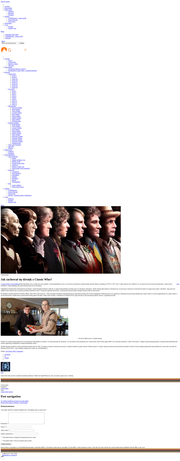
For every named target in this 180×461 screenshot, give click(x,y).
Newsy (10, 60)
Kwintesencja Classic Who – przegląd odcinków (22, 70)
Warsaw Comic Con (18, 167)
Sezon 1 (14, 75)
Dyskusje (11, 15)
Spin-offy (11, 146)
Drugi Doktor (16, 109)
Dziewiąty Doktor (17, 136)
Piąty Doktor (16, 114)
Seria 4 (14, 96)
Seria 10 (14, 101)
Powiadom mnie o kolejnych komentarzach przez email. (19, 437)
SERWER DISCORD (11, 35)
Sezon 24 (15, 84)
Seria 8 (14, 97)
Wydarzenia (8, 23)
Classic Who (12, 74)
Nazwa (3, 427)
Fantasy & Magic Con (18, 160)
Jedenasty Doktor (17, 140)
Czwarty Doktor (17, 113)
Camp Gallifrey (16, 185)
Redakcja (11, 199)
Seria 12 (14, 104)
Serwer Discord (13, 20)
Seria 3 (14, 94)
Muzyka (10, 148)
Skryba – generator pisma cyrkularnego (20, 195)
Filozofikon (15, 175)
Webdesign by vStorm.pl (9, 455)
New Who (11, 89)
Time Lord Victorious (14, 145)
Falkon (14, 158)
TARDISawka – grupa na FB (14, 36)
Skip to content (5, 1)
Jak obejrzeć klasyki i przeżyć (17, 69)
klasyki (11, 392)
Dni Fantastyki (16, 173)
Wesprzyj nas (12, 28)
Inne (9, 183)
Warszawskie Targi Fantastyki (21, 168)
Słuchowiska (12, 106)
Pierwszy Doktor (17, 107)
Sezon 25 (15, 86)
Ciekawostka (4, 388)
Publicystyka (8, 10)
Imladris (14, 177)
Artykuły (7, 6)
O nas (6, 25)
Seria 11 (14, 102)
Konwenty (11, 170)
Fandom (6, 16)
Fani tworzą (11, 21)
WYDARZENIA (9, 155)
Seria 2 (14, 92)
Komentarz (4, 423)
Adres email (5, 430)
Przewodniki (8, 8)
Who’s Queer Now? (18, 187)
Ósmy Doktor (16, 119)
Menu (2, 31)
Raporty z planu (13, 64)
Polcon (14, 180)
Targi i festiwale (13, 156)
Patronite (7, 38)
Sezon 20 (15, 81)
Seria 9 (14, 99)
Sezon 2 (14, 77)
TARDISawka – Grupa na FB (17, 18)
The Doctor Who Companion (14, 351)
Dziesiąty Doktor (17, 138)
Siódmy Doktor (16, 118)
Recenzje (11, 13)
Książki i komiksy (13, 123)
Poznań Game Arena (18, 163)
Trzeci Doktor (16, 111)
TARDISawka (12, 190)
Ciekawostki (12, 62)
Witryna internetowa (7, 434)
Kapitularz (15, 178)
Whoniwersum (16, 121)
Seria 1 (14, 91)
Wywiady (11, 65)
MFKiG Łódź (16, 161)
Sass (18, 284)
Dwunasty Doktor (17, 141)
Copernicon (15, 172)
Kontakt (10, 26)
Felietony (11, 11)
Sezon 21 (15, 82)
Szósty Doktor (16, 116)
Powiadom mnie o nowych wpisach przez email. (17, 441)
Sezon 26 (15, 87)
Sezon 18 (15, 79)
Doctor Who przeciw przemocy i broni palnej (14, 402)
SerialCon (15, 165)
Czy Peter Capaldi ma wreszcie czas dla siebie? (15, 401)
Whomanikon (16, 182)
